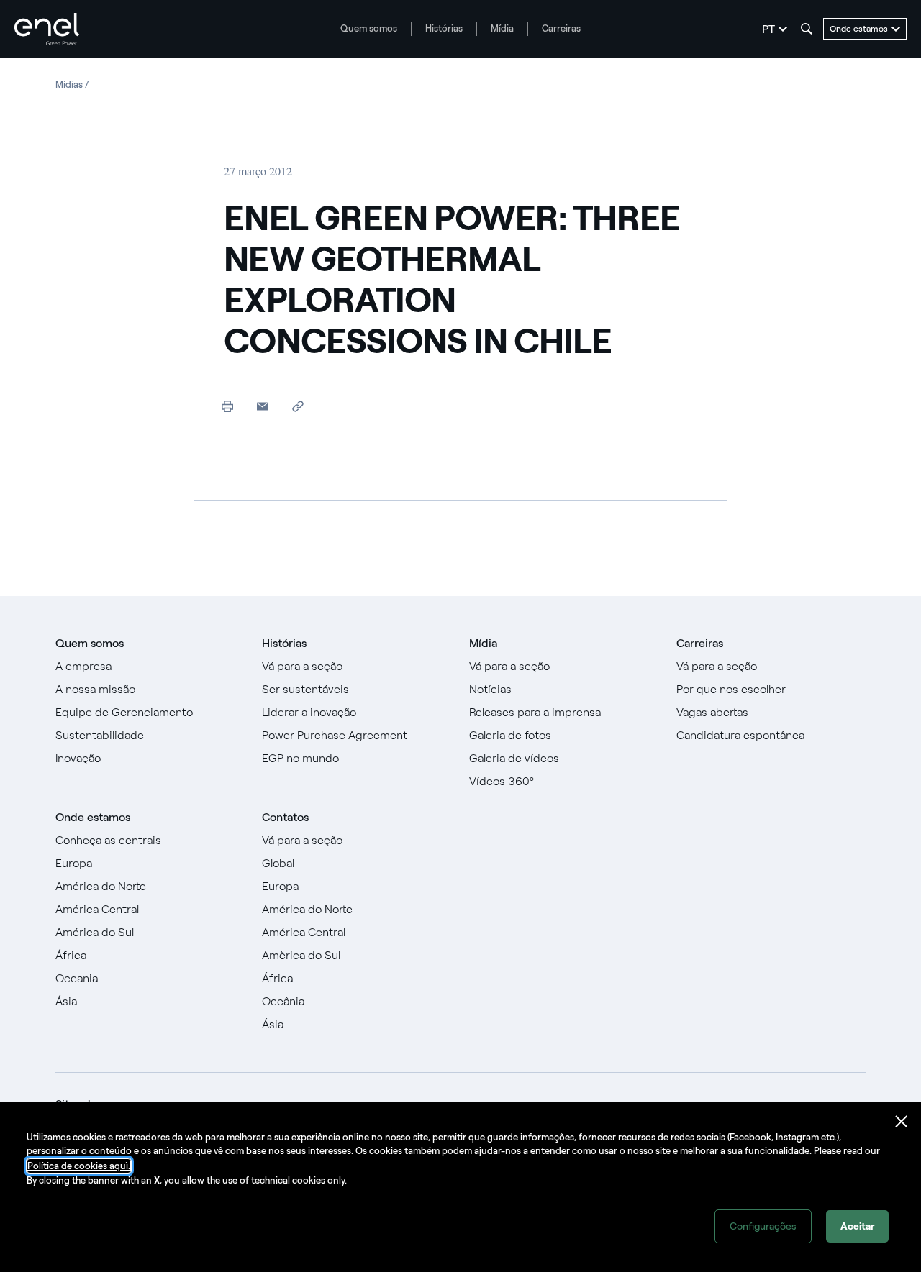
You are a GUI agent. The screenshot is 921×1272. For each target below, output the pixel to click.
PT (768, 29)
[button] (262, 406)
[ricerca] (806, 29)
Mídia (502, 28)
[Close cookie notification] (901, 1121)
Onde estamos (92, 817)
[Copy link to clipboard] (297, 406)
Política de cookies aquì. (78, 1166)
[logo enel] (46, 29)
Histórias (444, 28)
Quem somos (368, 28)
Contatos (285, 817)
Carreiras (561, 28)
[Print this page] (227, 406)
